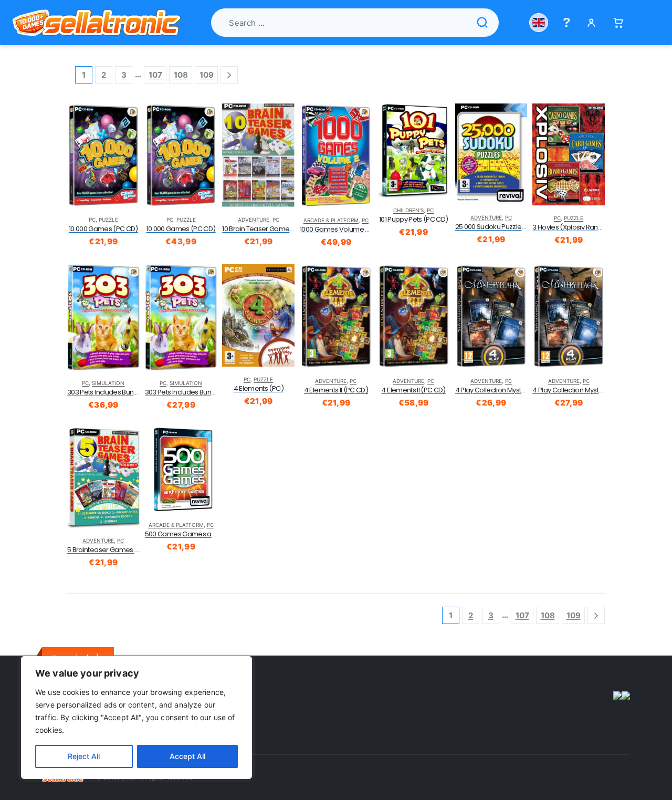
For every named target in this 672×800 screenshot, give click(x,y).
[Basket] (618, 23)
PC (92, 219)
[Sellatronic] (97, 22)
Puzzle (108, 219)
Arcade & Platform (331, 220)
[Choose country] (538, 22)
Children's (408, 210)
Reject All (84, 756)
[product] (103, 155)
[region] (136, 717)
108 (181, 75)
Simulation (108, 383)
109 (207, 75)
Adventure (253, 219)
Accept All (187, 756)
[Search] (482, 22)
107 (155, 75)
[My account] (591, 23)
